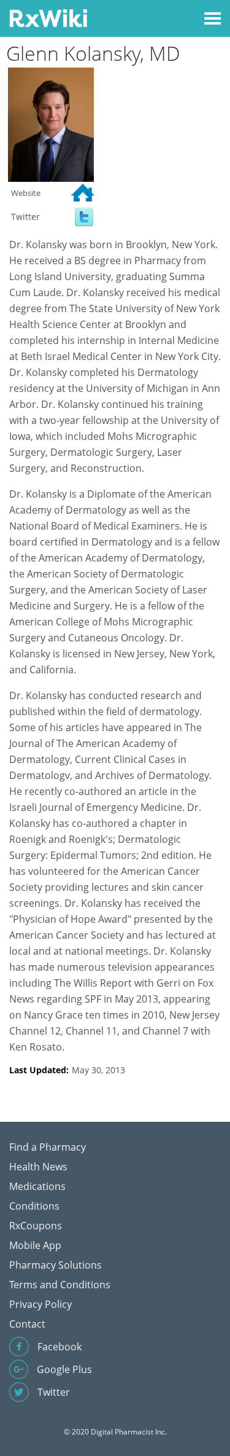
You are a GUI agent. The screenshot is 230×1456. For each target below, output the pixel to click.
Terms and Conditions (59, 1284)
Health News (38, 1166)
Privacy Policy (40, 1304)
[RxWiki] (48, 17)
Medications (37, 1186)
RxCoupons (35, 1225)
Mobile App (35, 1245)
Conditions (34, 1206)
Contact (27, 1324)
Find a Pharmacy (47, 1147)
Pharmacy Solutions (55, 1265)
